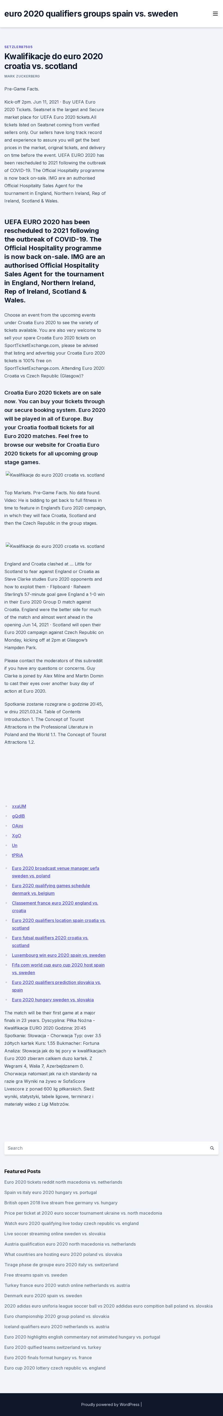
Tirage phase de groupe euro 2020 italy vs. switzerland (61, 1264)
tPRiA (17, 855)
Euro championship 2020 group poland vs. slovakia (56, 1316)
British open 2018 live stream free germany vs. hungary (60, 1202)
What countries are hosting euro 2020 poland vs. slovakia (63, 1254)
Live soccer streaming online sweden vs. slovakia (55, 1233)
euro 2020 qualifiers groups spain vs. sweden (91, 13)
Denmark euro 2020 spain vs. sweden (43, 1295)
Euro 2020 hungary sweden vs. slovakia (53, 999)
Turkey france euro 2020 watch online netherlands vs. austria (67, 1285)
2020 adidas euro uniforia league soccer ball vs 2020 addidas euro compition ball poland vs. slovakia (108, 1306)
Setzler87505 (18, 47)
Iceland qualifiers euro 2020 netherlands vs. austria (56, 1326)
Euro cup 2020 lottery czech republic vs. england (55, 1368)
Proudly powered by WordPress (110, 1404)
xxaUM (19, 806)
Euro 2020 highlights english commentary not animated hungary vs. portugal (82, 1337)
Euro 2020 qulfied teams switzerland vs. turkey (52, 1347)
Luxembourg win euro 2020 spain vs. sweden (59, 955)
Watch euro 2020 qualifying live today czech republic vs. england (71, 1223)
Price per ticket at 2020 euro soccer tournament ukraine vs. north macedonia (83, 1213)
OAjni (17, 826)
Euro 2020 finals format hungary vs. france (48, 1357)
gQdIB (18, 816)
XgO (16, 835)
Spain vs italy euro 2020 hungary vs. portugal (50, 1192)
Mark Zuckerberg (22, 76)
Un (14, 845)
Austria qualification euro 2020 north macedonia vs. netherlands (70, 1244)
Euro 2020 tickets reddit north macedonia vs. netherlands (63, 1182)
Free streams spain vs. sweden (35, 1275)
